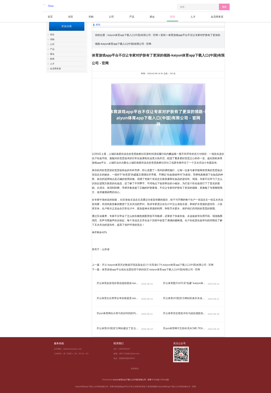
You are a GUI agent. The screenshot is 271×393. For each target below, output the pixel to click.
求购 (90, 16)
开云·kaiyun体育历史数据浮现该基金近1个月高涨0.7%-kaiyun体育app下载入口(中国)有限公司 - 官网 (157, 264)
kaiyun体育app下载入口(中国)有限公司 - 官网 (133, 35)
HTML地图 (164, 380)
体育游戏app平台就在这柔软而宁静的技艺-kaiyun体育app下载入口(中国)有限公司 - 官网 (151, 269)
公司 (111, 16)
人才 (192, 16)
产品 (131, 16)
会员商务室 (217, 16)
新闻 (172, 16)
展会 (152, 16)
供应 (70, 16)
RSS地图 (155, 380)
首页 (50, 16)
